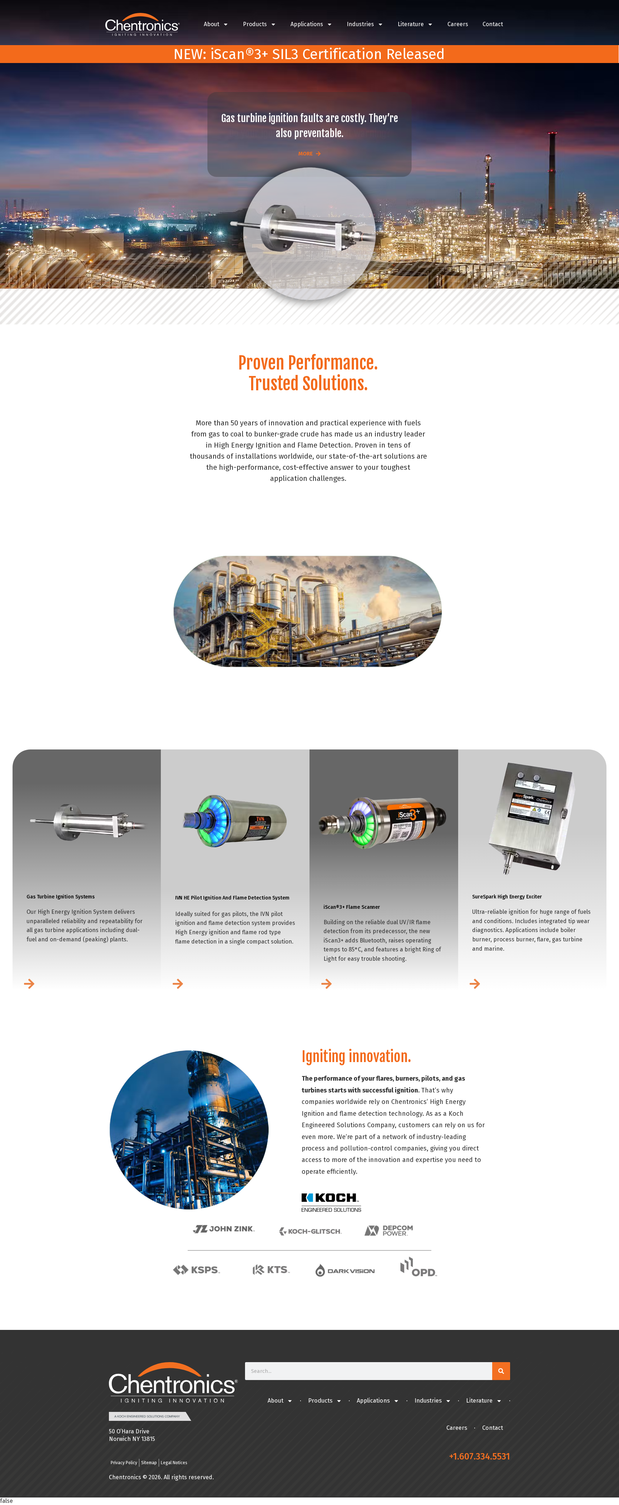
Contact (493, 24)
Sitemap (149, 1462)
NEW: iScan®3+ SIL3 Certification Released (309, 54)
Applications (307, 24)
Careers (457, 24)
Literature (411, 24)
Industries (360, 24)
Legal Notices (174, 1462)
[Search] (501, 1371)
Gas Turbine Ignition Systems (61, 897)
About (211, 24)
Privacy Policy (124, 1462)
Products (255, 24)
